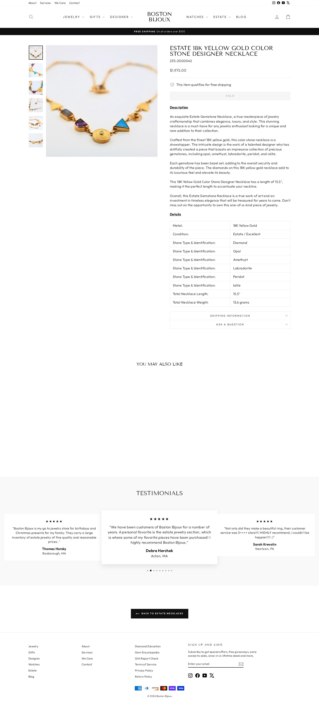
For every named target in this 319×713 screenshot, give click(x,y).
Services (45, 3)
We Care (60, 3)
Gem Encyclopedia (147, 652)
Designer (120, 17)
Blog (241, 17)
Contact (74, 3)
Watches (195, 17)
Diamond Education (148, 646)
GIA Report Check (146, 658)
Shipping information (230, 315)
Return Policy (143, 676)
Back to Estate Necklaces (162, 613)
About (32, 3)
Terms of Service (145, 664)
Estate (220, 17)
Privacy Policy (144, 670)
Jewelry (72, 17)
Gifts (96, 17)
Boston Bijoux (159, 17)
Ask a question (230, 324)
